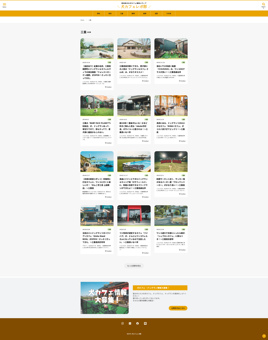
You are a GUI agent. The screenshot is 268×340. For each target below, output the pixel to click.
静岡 (133, 13)
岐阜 (110, 13)
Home (82, 20)
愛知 (98, 13)
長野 (144, 13)
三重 (121, 13)
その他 (168, 13)
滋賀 (156, 13)
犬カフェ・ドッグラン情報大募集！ (153, 287)
